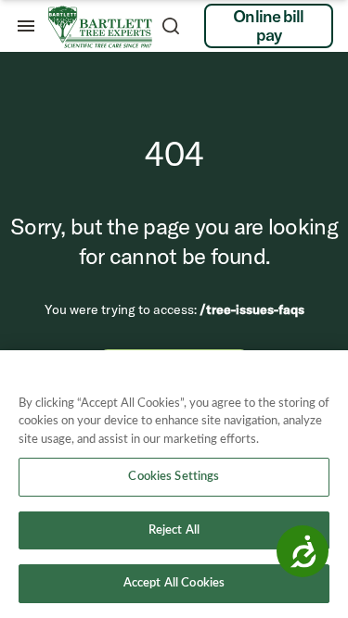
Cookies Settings (173, 477)
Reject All (174, 530)
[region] (174, 484)
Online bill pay (268, 25)
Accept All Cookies (174, 583)
